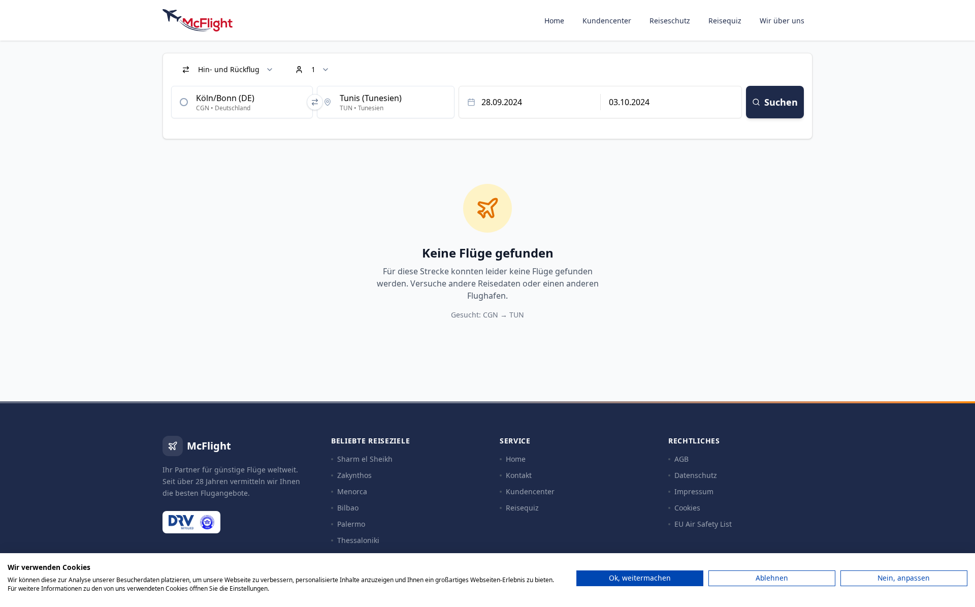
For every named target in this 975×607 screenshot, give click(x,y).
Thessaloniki (358, 540)
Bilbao (348, 508)
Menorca (352, 491)
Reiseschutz (669, 20)
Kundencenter (606, 20)
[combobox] (242, 102)
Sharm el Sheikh (365, 459)
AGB (681, 459)
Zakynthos (354, 475)
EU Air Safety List (703, 524)
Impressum (693, 491)
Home (554, 20)
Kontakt (519, 475)
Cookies (687, 508)
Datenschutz (695, 475)
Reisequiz (724, 20)
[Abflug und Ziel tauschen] (315, 102)
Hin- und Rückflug (228, 69)
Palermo (351, 524)
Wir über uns (782, 20)
